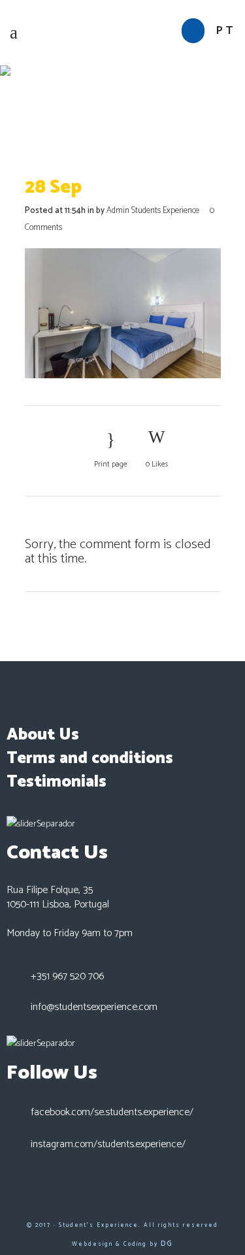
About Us (43, 735)
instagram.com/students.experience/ (108, 1144)
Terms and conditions (90, 758)
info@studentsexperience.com (94, 1007)
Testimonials (56, 782)
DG (167, 1243)
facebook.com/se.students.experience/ (112, 1112)
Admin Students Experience (152, 211)
